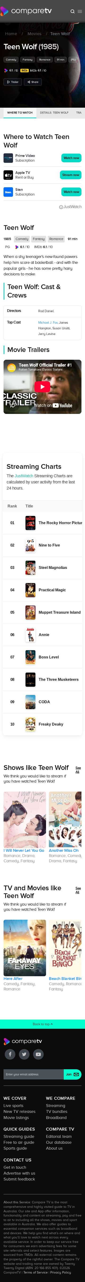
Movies (35, 34)
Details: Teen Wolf (54, 112)
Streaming (55, 1105)
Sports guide (15, 1148)
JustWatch (72, 206)
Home (11, 34)
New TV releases (19, 1111)
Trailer (14, 82)
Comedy (11, 59)
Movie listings (16, 1117)
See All (78, 770)
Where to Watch (20, 112)
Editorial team (59, 1136)
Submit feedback (19, 1179)
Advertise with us (19, 1173)
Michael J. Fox (48, 322)
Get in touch (15, 1167)
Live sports (13, 1105)
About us (54, 1148)
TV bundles (56, 1111)
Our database (59, 1142)
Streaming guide (19, 1136)
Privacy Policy (60, 1272)
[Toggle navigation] (80, 11)
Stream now (70, 175)
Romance (45, 59)
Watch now (71, 158)
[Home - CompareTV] (26, 11)
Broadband (56, 1117)
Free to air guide (19, 1142)
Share (34, 82)
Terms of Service (35, 1272)
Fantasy (28, 59)
